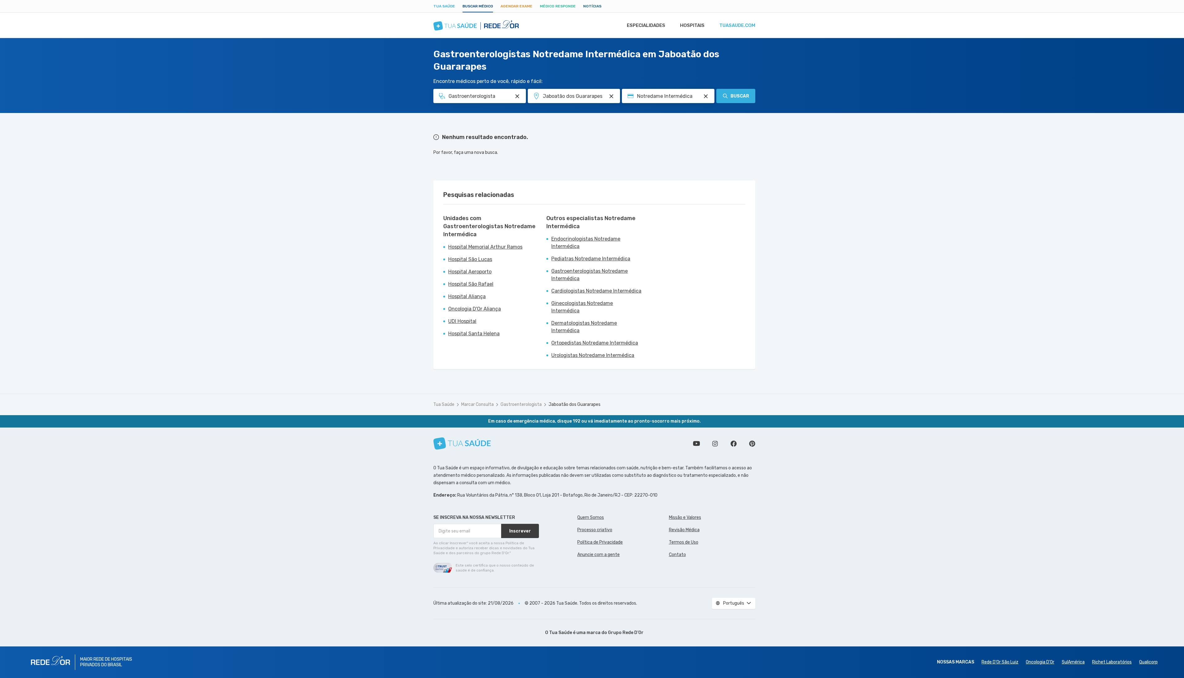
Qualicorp (1148, 662)
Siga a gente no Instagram (715, 444)
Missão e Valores (685, 517)
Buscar (740, 96)
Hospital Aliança (467, 296)
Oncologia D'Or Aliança (474, 309)
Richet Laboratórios (1112, 662)
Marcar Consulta (477, 404)
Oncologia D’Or (1040, 662)
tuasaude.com (737, 25)
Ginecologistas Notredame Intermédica (582, 307)
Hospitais (692, 25)
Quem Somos (590, 517)
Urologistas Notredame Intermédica (592, 355)
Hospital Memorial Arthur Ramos (485, 247)
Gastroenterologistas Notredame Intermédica (589, 274)
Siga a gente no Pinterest (752, 444)
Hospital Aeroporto (470, 272)
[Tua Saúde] (462, 443)
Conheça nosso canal (696, 444)
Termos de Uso (683, 542)
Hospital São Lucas (470, 259)
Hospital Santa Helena (474, 334)
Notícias (592, 6)
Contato (677, 554)
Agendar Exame (516, 6)
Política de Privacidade (600, 542)
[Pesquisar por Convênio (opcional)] (705, 96)
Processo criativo (594, 529)
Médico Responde (558, 6)
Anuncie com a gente (598, 554)
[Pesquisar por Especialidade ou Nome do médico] (517, 96)
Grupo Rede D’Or (626, 632)
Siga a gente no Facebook (734, 444)
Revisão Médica (684, 529)
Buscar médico (477, 6)
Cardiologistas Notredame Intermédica (596, 291)
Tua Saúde (444, 6)
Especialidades (646, 25)
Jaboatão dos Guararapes (575, 404)
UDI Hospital (462, 321)
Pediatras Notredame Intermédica (590, 259)
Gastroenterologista (521, 404)
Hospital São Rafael (470, 284)
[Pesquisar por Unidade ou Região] (611, 96)
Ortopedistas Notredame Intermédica (594, 343)
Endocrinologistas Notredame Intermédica (585, 242)
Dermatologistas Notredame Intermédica (584, 326)
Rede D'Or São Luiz (1000, 662)
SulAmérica (1073, 662)
